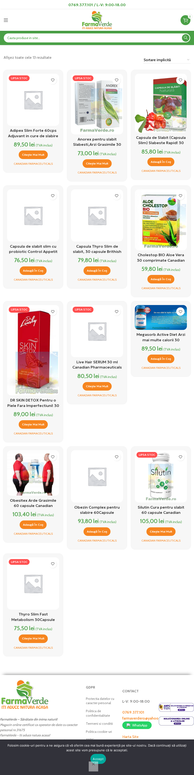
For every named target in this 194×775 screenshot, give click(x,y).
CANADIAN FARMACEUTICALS (33, 163)
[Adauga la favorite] (52, 80)
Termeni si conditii (99, 723)
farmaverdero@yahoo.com (144, 718)
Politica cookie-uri (99, 731)
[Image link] (25, 694)
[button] (160, 162)
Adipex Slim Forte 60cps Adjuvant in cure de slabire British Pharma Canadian (33, 135)
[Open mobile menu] (6, 20)
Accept (98, 759)
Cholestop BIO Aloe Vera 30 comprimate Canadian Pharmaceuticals (161, 260)
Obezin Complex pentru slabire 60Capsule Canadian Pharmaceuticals (97, 512)
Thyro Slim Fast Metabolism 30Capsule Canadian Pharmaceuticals (33, 619)
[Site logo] (97, 20)
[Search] (186, 38)
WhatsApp (139, 725)
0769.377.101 (133, 712)
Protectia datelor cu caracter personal (100, 701)
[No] (93, 766)
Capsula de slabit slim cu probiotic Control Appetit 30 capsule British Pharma (33, 251)
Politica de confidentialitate (98, 713)
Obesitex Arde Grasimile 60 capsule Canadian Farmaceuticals (33, 505)
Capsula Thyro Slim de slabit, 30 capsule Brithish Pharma (97, 251)
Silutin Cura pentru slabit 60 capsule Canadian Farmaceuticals (161, 512)
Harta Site (130, 736)
